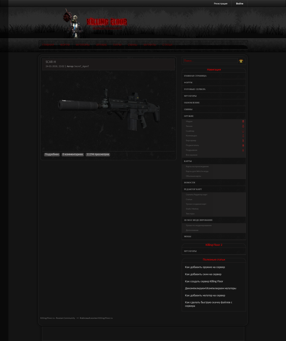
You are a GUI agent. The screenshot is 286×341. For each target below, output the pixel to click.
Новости (189, 182)
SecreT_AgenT (81, 66)
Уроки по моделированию (199, 225)
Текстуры (190, 214)
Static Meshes (192, 209)
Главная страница (195, 76)
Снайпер (190, 131)
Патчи (117, 44)
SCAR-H (51, 62)
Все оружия (191, 155)
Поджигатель (192, 145)
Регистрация (220, 3)
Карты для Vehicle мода (197, 171)
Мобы (187, 236)
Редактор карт (193, 189)
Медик (189, 121)
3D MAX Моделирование (198, 220)
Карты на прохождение (197, 166)
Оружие (101, 44)
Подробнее (52, 154)
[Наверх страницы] (4, 170)
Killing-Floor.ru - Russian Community (57, 318)
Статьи (167, 44)
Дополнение (192, 230)
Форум (65, 44)
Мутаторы (83, 44)
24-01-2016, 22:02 (55, 66)
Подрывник (191, 150)
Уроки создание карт (196, 204)
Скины (132, 44)
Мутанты (150, 44)
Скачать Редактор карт (196, 195)
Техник (189, 126)
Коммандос (191, 136)
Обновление (192, 103)
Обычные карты (193, 176)
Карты (188, 161)
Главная (48, 44)
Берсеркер (191, 140)
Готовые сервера (194, 89)
